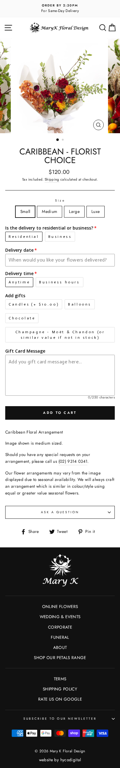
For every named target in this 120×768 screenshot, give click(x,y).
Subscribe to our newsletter (60, 718)
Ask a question (60, 512)
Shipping (52, 179)
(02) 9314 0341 (73, 461)
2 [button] (63, 140)
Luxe (95, 211)
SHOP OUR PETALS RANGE (60, 657)
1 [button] (57, 140)
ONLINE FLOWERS (60, 606)
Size (60, 200)
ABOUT (60, 647)
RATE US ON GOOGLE (60, 699)
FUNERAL (60, 637)
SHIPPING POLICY (60, 689)
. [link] (73, 461)
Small (25, 211)
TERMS (60, 679)
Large (74, 211)
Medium (49, 211)
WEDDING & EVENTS (60, 617)
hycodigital (70, 760)
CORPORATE (60, 627)
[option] (60, 8)
